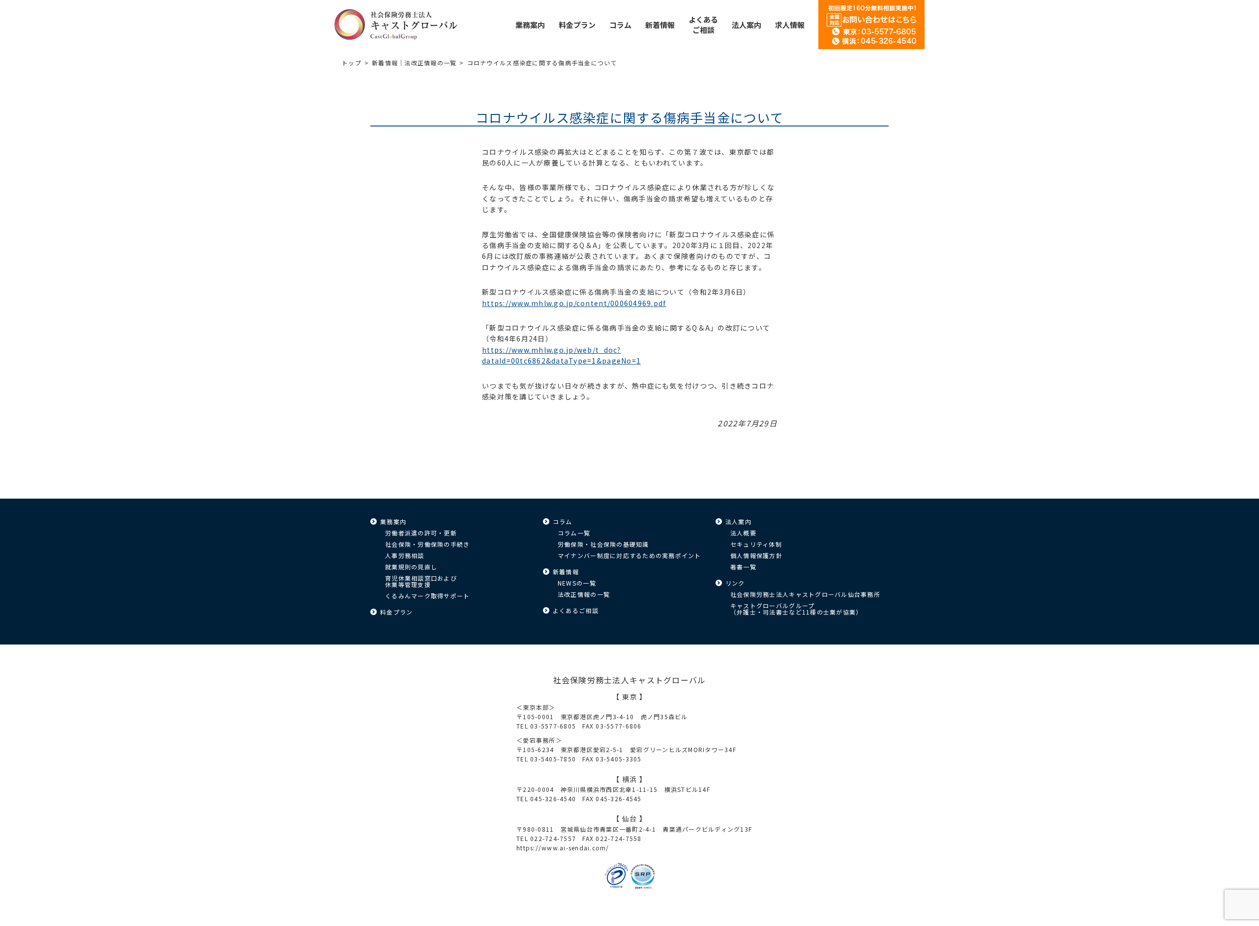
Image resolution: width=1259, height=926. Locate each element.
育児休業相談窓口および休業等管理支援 (421, 581)
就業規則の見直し (411, 566)
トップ (351, 62)
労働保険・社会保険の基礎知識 (603, 544)
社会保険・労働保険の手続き (427, 544)
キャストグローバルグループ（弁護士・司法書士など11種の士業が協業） (796, 608)
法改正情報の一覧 (584, 594)
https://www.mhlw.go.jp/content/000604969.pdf (574, 303)
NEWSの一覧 (577, 583)
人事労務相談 (404, 555)
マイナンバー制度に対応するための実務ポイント (629, 555)
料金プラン (396, 612)
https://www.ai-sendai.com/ (562, 847)
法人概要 (743, 533)
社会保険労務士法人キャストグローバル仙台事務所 (805, 594)
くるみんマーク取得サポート (427, 595)
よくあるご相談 (576, 610)
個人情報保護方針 (756, 555)
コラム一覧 (574, 533)
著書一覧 (743, 566)
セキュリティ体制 (756, 544)
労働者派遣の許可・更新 (421, 533)
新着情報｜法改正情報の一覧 (414, 62)
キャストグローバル (395, 24)
